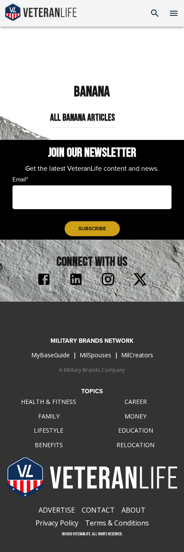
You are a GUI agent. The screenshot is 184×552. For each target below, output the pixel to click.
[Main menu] (173, 13)
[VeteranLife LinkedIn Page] (76, 280)
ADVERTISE (57, 510)
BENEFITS (49, 445)
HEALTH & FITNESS (48, 402)
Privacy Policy (57, 523)
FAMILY (48, 416)
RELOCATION (135, 445)
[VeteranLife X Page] (140, 280)
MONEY (135, 416)
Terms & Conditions (117, 523)
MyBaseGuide (50, 355)
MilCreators (137, 355)
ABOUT (133, 510)
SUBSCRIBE (92, 228)
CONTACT (98, 510)
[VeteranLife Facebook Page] (44, 280)
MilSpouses (95, 355)
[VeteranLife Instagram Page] (108, 280)
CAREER (136, 402)
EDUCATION (135, 430)
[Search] (154, 13)
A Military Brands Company (92, 370)
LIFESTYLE (48, 430)
